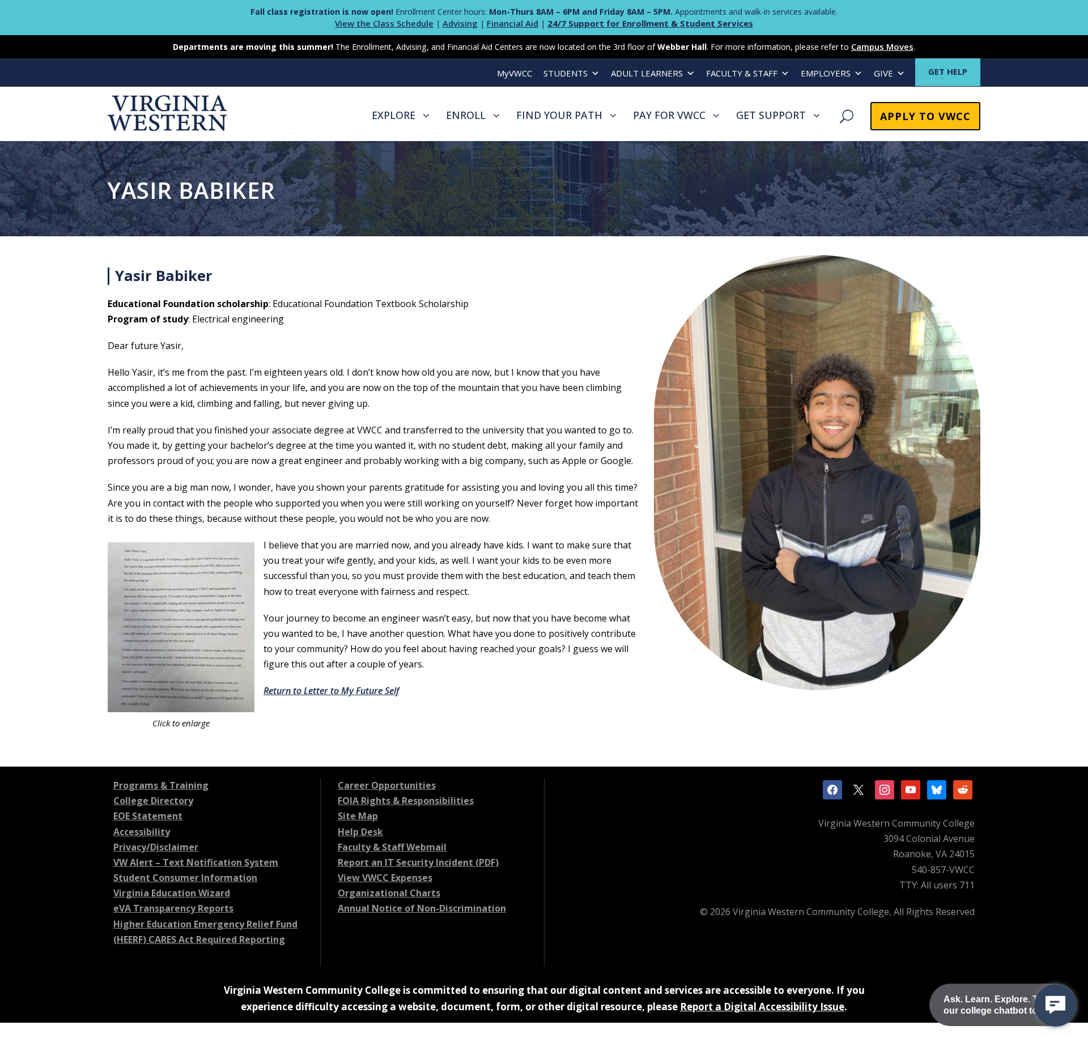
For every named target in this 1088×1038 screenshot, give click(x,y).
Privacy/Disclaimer (155, 847)
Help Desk (360, 832)
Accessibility (141, 832)
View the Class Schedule (384, 23)
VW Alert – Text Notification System (195, 862)
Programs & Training (161, 785)
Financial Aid (512, 23)
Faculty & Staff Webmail (392, 847)
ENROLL (466, 115)
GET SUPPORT (771, 115)
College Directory (153, 800)
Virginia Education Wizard (171, 893)
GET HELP (947, 71)
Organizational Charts (389, 893)
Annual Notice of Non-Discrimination (422, 908)
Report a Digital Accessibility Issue (762, 1006)
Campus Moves (882, 46)
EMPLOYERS (826, 73)
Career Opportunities (387, 785)
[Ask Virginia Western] (1055, 1005)
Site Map (358, 816)
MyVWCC (514, 73)
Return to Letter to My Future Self (331, 690)
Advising (460, 23)
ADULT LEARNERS (647, 73)
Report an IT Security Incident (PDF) (418, 862)
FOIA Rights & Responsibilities (406, 800)
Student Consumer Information (185, 877)
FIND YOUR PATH (559, 115)
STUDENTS (565, 73)
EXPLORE (393, 115)
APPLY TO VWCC (925, 116)
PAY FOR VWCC (669, 115)
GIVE (883, 73)
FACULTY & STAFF (741, 73)
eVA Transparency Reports (173, 908)
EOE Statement (147, 816)
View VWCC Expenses (385, 877)
